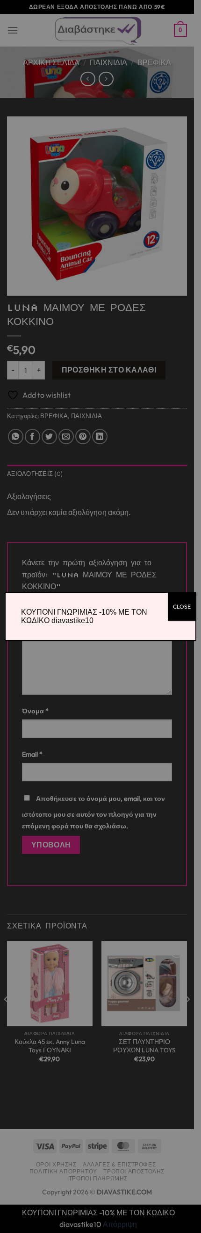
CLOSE (182, 606)
